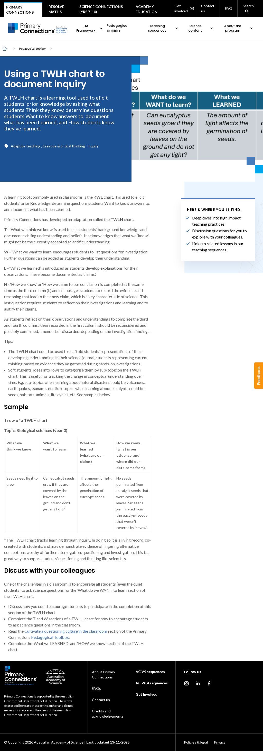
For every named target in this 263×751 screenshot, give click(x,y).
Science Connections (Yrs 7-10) (101, 9)
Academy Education (146, 9)
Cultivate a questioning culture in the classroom (65, 631)
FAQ (228, 8)
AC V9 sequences (150, 671)
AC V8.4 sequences (152, 683)
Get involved (181, 8)
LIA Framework (85, 28)
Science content (195, 28)
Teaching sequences (157, 28)
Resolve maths (56, 9)
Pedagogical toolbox (117, 28)
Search (248, 6)
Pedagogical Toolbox (50, 637)
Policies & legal (196, 742)
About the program (232, 28)
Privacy (220, 742)
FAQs (96, 688)
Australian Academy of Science (58, 742)
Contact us (207, 8)
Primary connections (20, 9)
